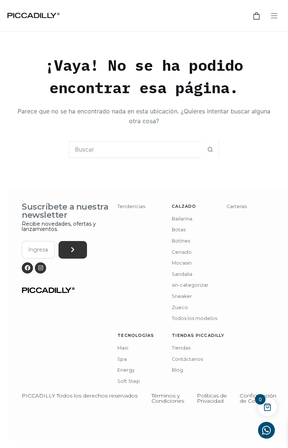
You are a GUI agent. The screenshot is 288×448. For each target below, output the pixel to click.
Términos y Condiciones (168, 398)
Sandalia (182, 274)
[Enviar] (72, 250)
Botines (181, 241)
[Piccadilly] (33, 15)
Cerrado (182, 252)
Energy (126, 370)
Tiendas (181, 348)
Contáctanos (187, 359)
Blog (177, 370)
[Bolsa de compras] (256, 15)
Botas (179, 229)
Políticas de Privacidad (212, 398)
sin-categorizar (190, 285)
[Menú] (274, 15)
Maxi (122, 348)
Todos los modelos (194, 318)
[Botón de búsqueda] (210, 149)
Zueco (180, 307)
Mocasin (182, 263)
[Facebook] (27, 268)
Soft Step (128, 381)
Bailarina (182, 219)
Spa (122, 359)
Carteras (236, 206)
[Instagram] (40, 268)
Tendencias (131, 206)
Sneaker (182, 296)
